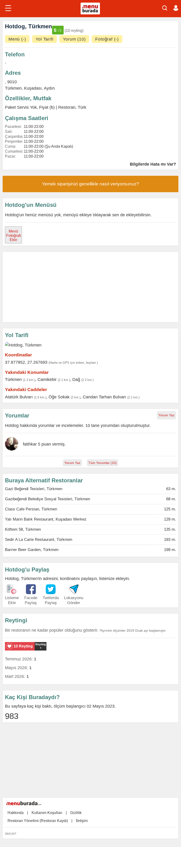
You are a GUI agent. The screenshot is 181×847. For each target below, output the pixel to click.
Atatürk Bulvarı (19, 397)
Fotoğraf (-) (107, 39)
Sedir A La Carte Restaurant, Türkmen (38, 539)
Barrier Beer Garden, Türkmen (31, 549)
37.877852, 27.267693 (26, 362)
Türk (82, 107)
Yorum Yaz (166, 415)
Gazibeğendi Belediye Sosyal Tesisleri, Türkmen (47, 499)
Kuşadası (33, 88)
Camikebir (47, 379)
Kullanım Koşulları (47, 813)
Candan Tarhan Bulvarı (104, 397)
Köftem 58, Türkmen (23, 529)
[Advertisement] (90, 287)
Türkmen (13, 88)
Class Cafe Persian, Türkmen (31, 509)
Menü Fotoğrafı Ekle (13, 235)
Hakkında (16, 813)
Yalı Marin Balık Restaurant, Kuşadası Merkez (45, 519)
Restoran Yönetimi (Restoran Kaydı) (38, 821)
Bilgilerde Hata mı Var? (153, 164)
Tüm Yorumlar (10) (102, 463)
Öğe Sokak (59, 397)
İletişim (82, 821)
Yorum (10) (74, 39)
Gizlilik (76, 813)
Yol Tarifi (44, 39)
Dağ (76, 379)
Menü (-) (17, 39)
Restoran (66, 107)
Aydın (49, 88)
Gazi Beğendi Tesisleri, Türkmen (33, 489)
